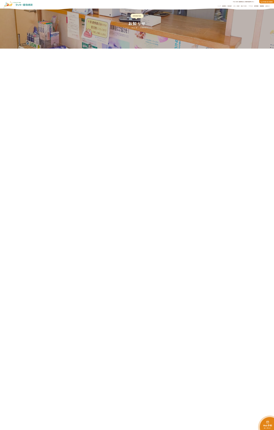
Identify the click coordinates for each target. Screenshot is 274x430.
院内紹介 (230, 6)
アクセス (251, 6)
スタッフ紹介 (236, 6)
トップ (219, 6)
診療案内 (224, 6)
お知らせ (267, 6)
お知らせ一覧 (134, 27)
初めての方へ (244, 6)
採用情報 (256, 6)
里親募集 (262, 6)
